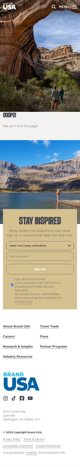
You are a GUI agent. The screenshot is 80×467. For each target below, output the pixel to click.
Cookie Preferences (48, 446)
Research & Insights (18, 346)
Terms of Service (33, 439)
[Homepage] (9, 8)
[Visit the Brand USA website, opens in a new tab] (21, 381)
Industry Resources (17, 356)
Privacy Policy (11, 439)
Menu (64, 6)
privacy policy (23, 301)
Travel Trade (49, 326)
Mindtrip (31, 453)
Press (44, 336)
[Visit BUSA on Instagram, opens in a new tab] (5, 398)
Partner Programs (53, 346)
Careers (9, 336)
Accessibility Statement (18, 446)
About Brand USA (16, 326)
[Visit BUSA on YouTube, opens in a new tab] (30, 398)
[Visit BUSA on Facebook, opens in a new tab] (22, 398)
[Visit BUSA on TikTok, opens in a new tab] (13, 398)
